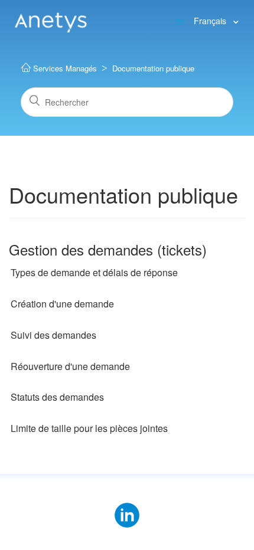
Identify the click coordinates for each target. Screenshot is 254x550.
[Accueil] (50, 20)
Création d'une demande (62, 303)
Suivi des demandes (53, 335)
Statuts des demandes (57, 397)
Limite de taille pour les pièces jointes (89, 428)
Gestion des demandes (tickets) (108, 249)
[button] (179, 20)
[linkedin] (127, 507)
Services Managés (65, 68)
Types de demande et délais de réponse (94, 272)
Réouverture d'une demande (70, 366)
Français (211, 21)
